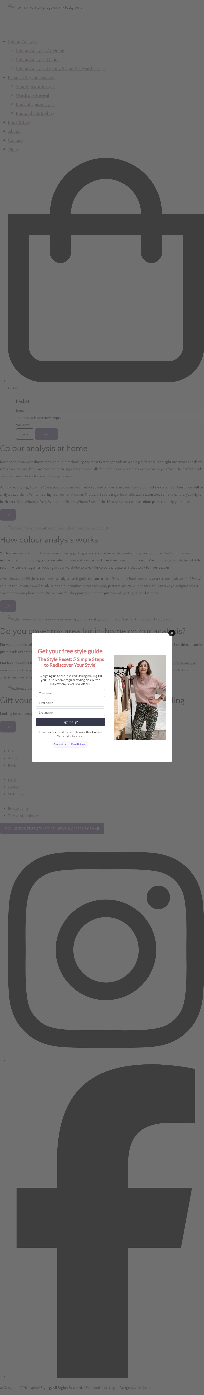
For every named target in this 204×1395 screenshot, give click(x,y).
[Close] (171, 633)
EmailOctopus (79, 744)
